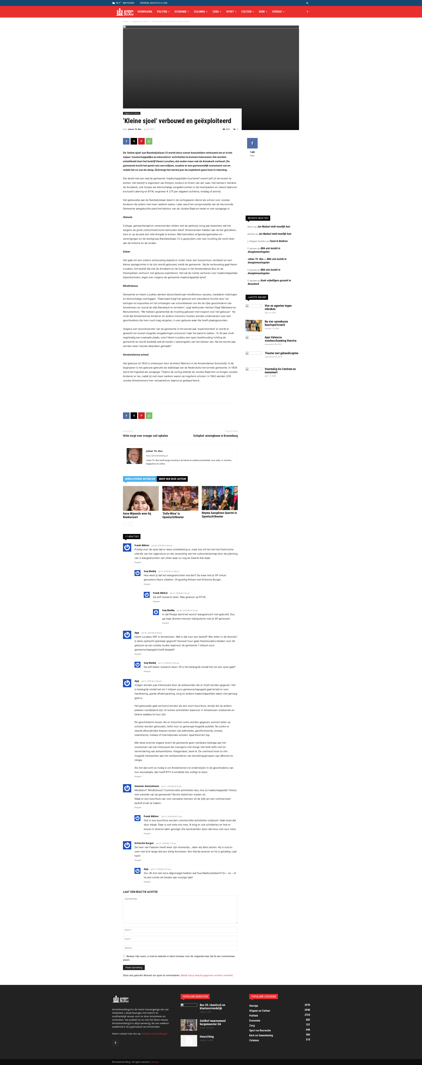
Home (126, 21)
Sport (230, 11)
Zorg (215, 11)
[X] (134, 141)
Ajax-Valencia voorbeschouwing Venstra (280, 339)
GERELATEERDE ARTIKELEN (140, 478)
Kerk (262, 11)
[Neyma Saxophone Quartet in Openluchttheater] (220, 498)
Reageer (138, 562)
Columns (199, 11)
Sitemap (155, 1062)
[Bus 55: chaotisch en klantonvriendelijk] (189, 1009)
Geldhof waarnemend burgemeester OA (213, 1022)
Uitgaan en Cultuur (140, 21)
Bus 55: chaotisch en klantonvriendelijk (212, 1006)
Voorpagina (144, 11)
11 (237, 129)
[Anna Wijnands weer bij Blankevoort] (141, 498)
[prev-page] (125, 524)
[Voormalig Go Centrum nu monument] (254, 373)
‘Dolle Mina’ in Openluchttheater (173, 515)
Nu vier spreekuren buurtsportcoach (276, 323)
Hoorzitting (207, 1036)
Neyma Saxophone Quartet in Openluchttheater (219, 514)
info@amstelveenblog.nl (154, 1033)
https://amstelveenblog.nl (157, 456)
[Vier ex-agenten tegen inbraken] (254, 310)
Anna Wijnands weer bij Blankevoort (137, 515)
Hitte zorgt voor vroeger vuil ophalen (145, 435)
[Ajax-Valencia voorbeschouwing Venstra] (254, 341)
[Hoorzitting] (189, 1041)
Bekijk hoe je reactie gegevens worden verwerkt (207, 975)
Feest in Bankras (278, 241)
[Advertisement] (180, 392)
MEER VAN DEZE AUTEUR (172, 478)
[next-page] (130, 524)
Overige (277, 11)
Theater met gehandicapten (281, 353)
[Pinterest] (141, 141)
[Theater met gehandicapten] (254, 357)
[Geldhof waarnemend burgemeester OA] (189, 1025)
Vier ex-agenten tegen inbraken (278, 307)
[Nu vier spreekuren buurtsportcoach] (254, 325)
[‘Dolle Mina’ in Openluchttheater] (180, 498)
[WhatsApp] (149, 141)
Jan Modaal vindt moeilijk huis (273, 226)
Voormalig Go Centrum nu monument (280, 370)
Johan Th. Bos (134, 129)
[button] (307, 3)
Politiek (162, 11)
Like (252, 139)
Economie (180, 11)
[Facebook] (307, 11)
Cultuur (246, 11)
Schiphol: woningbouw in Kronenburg (215, 435)
